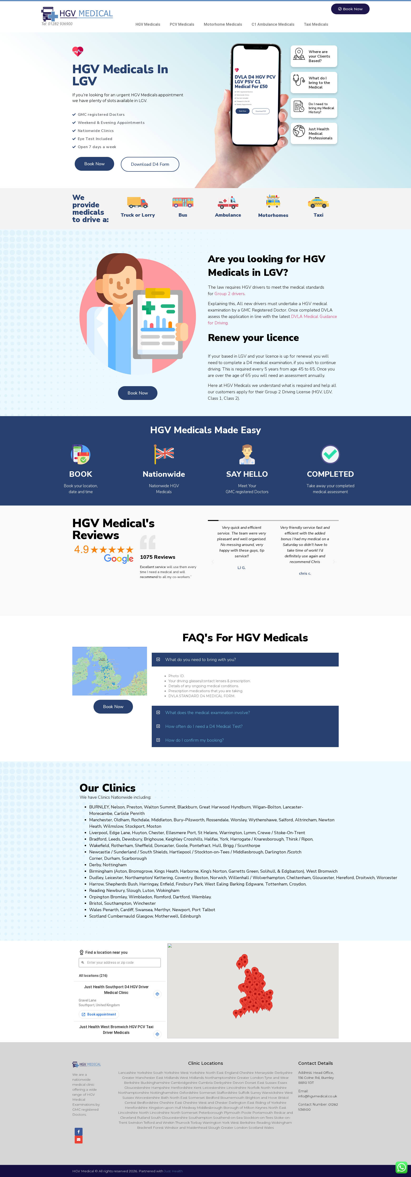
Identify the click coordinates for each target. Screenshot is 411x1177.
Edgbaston (291, 871)
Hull (216, 845)
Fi (177, 884)
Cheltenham (299, 877)
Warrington (230, 833)
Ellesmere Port (181, 833)
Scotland (98, 916)
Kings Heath (166, 871)
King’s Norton (214, 871)
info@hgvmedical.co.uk (317, 1096)
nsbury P (188, 884)
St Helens (207, 833)
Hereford (345, 877)
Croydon (297, 884)
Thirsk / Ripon (299, 839)
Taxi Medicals (316, 24)
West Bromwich (322, 871)
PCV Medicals (182, 24)
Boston (201, 877)
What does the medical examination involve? (207, 712)
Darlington (275, 852)
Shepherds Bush (121, 884)
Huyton (139, 833)
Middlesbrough (248, 852)
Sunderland (125, 852)
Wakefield (99, 845)
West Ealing (217, 884)
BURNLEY (99, 807)
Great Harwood (214, 807)
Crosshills (193, 839)
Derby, (95, 865)
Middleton (161, 820)
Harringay (148, 884)
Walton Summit (160, 807)
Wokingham (167, 890)
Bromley (118, 897)
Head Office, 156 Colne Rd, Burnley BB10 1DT (316, 1077)
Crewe (264, 833)
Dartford (181, 897)
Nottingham (115, 865)
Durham (112, 858)
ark (200, 884)
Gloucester (323, 877)
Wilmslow (113, 826)
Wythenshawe (263, 820)
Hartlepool (180, 852)
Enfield (167, 884)
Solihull (267, 871)
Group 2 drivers (230, 294)
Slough (133, 890)
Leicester (114, 877)
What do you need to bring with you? (200, 659)
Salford (286, 820)
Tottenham (276, 884)
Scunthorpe (248, 845)
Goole (182, 845)
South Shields (153, 852)
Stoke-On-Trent (289, 833)
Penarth (110, 910)
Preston (134, 807)
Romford (162, 897)
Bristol (95, 903)
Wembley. (201, 897)
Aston (121, 871)
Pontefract (200, 845)
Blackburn (187, 807)
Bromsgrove (140, 871)
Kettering (163, 877)
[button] (212, 561)
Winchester (144, 903)
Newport (181, 910)
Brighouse (154, 839)
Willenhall (238, 877)
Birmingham (101, 871)
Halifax (211, 839)
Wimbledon (140, 897)
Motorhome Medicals (223, 24)
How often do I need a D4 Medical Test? (203, 726)
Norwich (218, 877)
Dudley (96, 877)
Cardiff (126, 910)
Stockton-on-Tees (213, 852)
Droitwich (365, 877)
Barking (237, 884)
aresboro (267, 839)
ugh (280, 839)
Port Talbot (203, 910)
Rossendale (217, 820)
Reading (97, 890)
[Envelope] (79, 1139)
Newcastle (99, 852)
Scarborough (134, 858)
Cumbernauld (121, 916)
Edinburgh (190, 916)
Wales (95, 910)
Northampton (138, 877)
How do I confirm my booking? (194, 740)
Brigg (228, 845)
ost (153, 826)
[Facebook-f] (79, 1132)
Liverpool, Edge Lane (109, 833)
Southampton (117, 903)
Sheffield (143, 845)
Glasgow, (145, 916)
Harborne (189, 871)
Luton (148, 890)
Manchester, (101, 820)
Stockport (135, 826)
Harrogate (240, 839)
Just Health (173, 1171)
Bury (178, 820)
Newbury (115, 890)
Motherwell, (167, 916)
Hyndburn (241, 807)
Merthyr (162, 910)
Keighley (174, 839)
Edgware (254, 884)
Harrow (96, 884)
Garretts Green (243, 871)
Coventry (183, 877)
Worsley (238, 820)
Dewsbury (132, 839)
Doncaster (164, 845)
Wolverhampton (269, 877)
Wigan (259, 807)
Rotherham (122, 845)
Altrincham (306, 820)
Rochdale (140, 820)
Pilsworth (194, 820)
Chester (156, 833)
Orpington (99, 897)
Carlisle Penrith (129, 813)
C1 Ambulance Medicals (273, 24)
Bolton (274, 807)
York (224, 839)
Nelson (118, 807)
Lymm (250, 833)
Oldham (121, 820)
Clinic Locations (205, 1063)
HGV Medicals (148, 24)
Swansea (143, 910)
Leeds (114, 839)
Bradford (98, 839)
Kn (256, 839)
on (159, 826)
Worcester (387, 877)
